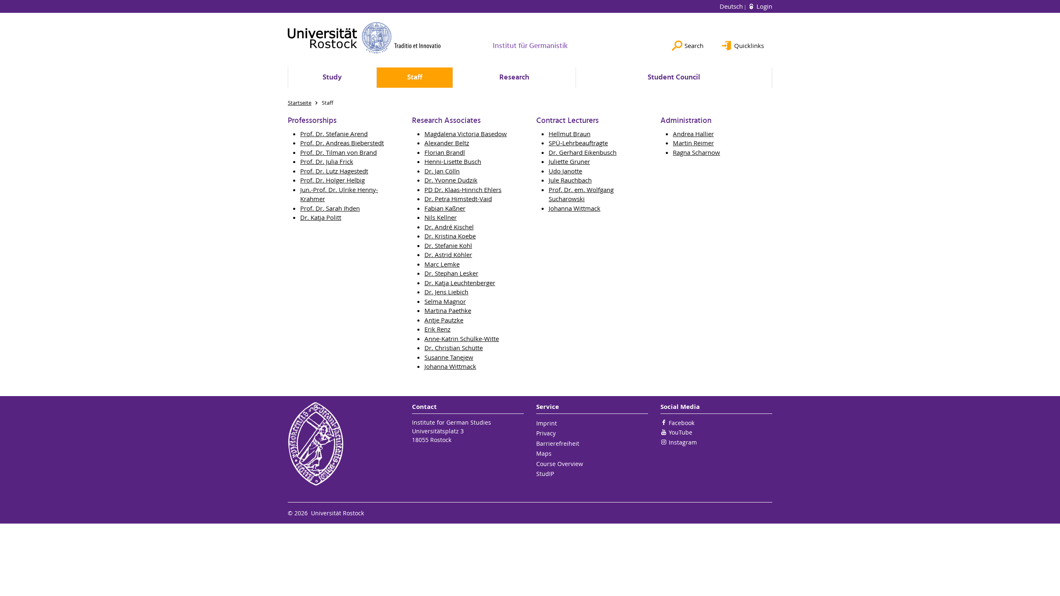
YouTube (680, 432)
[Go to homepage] (364, 37)
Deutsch (732, 6)
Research (514, 78)
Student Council (674, 78)
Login (763, 6)
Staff (414, 78)
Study (332, 78)
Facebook (681, 423)
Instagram (683, 442)
